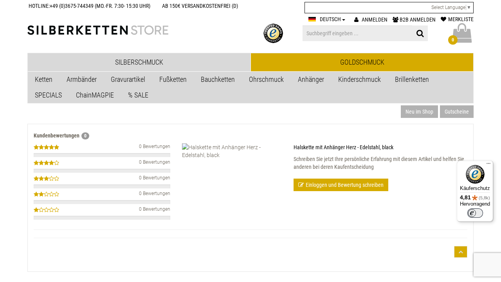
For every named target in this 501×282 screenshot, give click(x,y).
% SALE (138, 95)
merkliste (461, 19)
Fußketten (173, 79)
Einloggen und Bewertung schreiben (345, 185)
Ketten (43, 79)
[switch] (475, 213)
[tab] (139, 62)
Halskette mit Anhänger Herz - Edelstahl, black (343, 147)
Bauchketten (218, 79)
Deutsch (331, 19)
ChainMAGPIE (95, 95)
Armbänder (82, 79)
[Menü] (488, 165)
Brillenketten (412, 79)
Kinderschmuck (359, 79)
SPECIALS (48, 95)
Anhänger (311, 79)
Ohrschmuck (266, 79)
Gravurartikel (128, 79)
